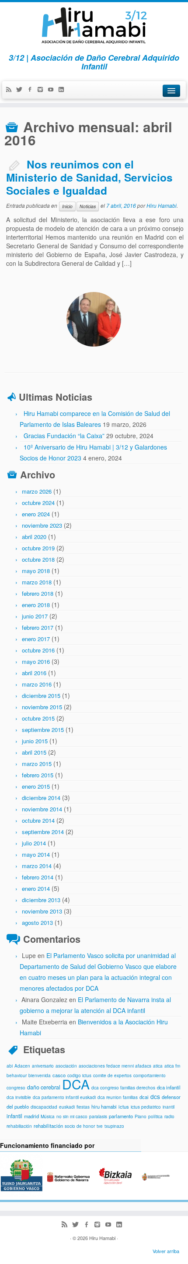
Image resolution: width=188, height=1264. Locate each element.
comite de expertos (112, 1075)
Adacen (22, 1066)
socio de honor (80, 1126)
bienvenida (39, 1075)
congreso (16, 1088)
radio (169, 1116)
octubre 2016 (38, 650)
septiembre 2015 (43, 729)
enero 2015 (36, 786)
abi (10, 1066)
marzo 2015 (37, 763)
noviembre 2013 (42, 911)
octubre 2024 (38, 502)
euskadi (67, 1107)
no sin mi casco (71, 1116)
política (155, 1116)
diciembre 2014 (41, 797)
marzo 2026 (37, 491)
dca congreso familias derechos (123, 1088)
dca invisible (19, 1097)
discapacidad (44, 1107)
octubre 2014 (38, 820)
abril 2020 (34, 536)
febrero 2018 (37, 593)
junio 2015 (35, 741)
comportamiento (149, 1075)
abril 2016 (34, 673)
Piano (140, 1116)
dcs (155, 1096)
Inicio (67, 206)
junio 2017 (35, 616)
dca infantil (169, 1087)
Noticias (88, 206)
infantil (14, 1116)
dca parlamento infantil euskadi (64, 1097)
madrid (31, 1116)
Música (48, 1116)
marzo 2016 (37, 684)
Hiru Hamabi (161, 206)
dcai (144, 1096)
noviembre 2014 (42, 809)
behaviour (17, 1075)
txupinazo (114, 1126)
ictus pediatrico (146, 1107)
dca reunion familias (117, 1097)
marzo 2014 (37, 866)
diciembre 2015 (41, 695)
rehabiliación (19, 1126)
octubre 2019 (38, 548)
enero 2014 (36, 888)
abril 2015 (34, 752)
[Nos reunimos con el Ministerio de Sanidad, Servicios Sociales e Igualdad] (93, 319)
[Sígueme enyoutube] (53, 90)
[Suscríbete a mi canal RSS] (11, 90)
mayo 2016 (36, 661)
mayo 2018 (36, 571)
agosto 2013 (37, 922)
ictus (123, 1106)
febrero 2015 (37, 775)
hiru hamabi (104, 1106)
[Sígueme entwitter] (21, 90)
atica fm (172, 1066)
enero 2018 (36, 605)
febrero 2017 (37, 627)
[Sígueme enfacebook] (32, 90)
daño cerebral (43, 1087)
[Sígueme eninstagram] (42, 90)
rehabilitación (48, 1125)
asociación (66, 1066)
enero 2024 (36, 514)
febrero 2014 (37, 877)
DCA (76, 1084)
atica (158, 1066)
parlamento (121, 1116)
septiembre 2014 (43, 832)
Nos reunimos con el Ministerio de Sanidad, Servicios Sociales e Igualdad (89, 177)
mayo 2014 (36, 854)
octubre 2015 (38, 718)
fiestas (83, 1107)
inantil (168, 1107)
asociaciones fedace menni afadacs (115, 1066)
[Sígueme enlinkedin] (63, 90)
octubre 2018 (38, 559)
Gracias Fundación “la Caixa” (64, 435)
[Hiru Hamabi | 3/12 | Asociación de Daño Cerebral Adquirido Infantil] (94, 26)
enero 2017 (36, 639)
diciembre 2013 (41, 900)
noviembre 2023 (42, 525)
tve (100, 1126)
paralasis (98, 1116)
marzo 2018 (37, 582)
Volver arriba (166, 1250)
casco (59, 1075)
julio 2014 (34, 843)
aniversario (43, 1066)
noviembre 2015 (42, 707)
